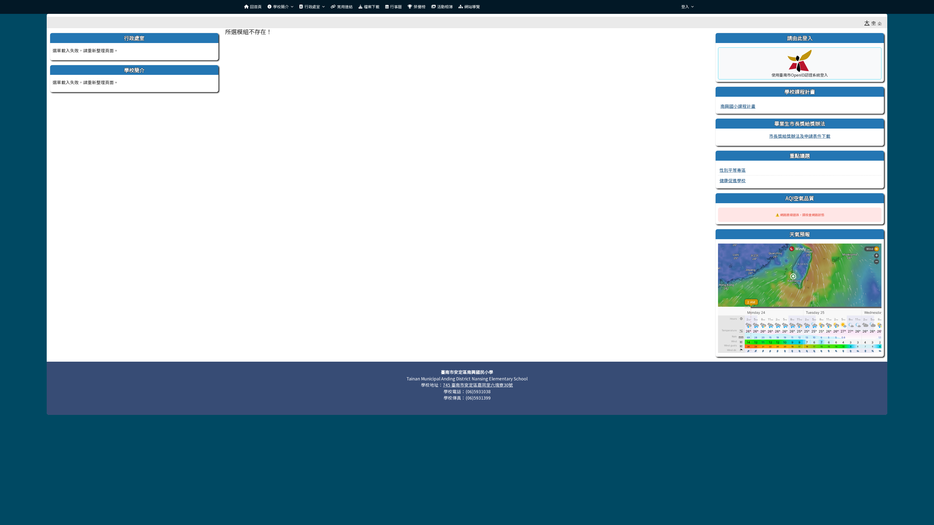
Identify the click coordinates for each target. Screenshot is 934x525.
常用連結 (345, 6)
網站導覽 (472, 6)
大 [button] (867, 22)
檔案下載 (371, 6)
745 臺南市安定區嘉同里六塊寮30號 (478, 385)
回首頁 (256, 6)
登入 (685, 6)
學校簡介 (281, 6)
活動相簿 (445, 6)
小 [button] (879, 23)
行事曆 (396, 6)
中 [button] (873, 23)
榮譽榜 (419, 6)
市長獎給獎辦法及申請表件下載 (799, 136)
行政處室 (312, 6)
